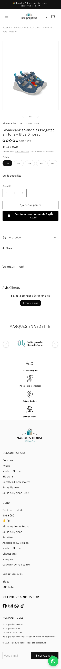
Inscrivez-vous (44, 655)
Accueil (6, 27)
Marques (8, 559)
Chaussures (10, 553)
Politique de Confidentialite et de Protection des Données (29, 636)
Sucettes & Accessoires (16, 482)
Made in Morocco (13, 471)
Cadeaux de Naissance (16, 564)
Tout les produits (13, 510)
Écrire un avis (30, 303)
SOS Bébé (8, 587)
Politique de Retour (12, 628)
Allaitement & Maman (16, 543)
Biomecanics (9, 123)
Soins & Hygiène (12, 532)
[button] (7, 16)
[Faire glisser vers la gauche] (23, 116)
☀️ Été (7, 521)
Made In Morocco (13, 548)
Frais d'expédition (22, 151)
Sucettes (8, 537)
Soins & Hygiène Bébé (16, 493)
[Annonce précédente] (6, 4)
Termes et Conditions (12, 632)
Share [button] (9, 248)
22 (31, 164)
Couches (8, 460)
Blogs (6, 581)
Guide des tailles (12, 175)
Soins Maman (11, 487)
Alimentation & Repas (16, 526)
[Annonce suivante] (54, 4)
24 (54, 164)
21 (20, 164)
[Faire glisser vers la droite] (38, 116)
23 (43, 164)
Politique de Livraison (13, 624)
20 (7, 163)
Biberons (8, 476)
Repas (6, 465)
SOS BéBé (8, 515)
